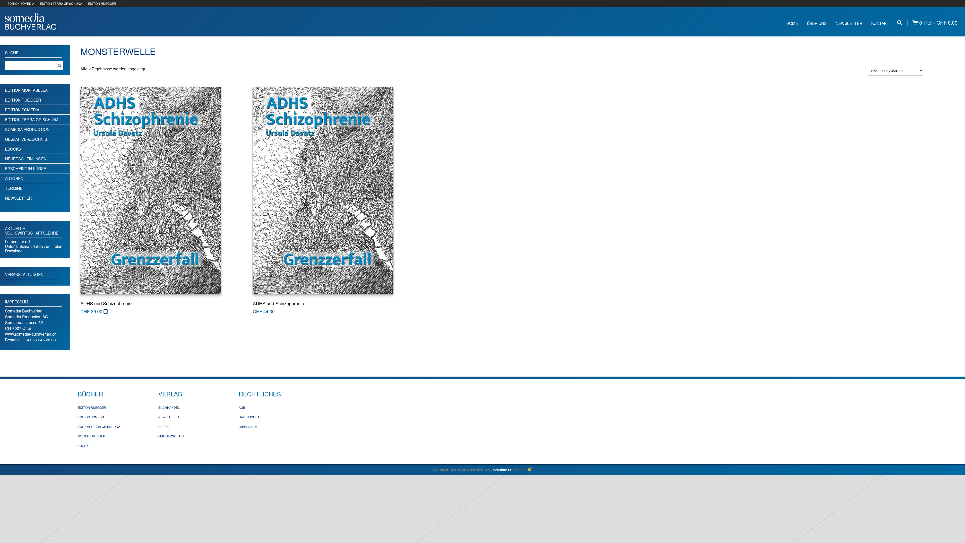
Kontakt (880, 23)
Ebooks (13, 149)
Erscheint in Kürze (25, 168)
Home (792, 23)
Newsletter (849, 23)
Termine (13, 188)
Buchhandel (169, 407)
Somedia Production (27, 129)
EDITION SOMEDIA (21, 3)
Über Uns (817, 23)
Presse (164, 426)
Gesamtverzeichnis (26, 139)
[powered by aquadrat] (522, 469)
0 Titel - (937, 22)
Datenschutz (250, 417)
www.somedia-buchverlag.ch (31, 334)
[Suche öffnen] (899, 22)
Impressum (248, 426)
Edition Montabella (26, 90)
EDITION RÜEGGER (102, 3)
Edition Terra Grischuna (32, 119)
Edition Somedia (22, 109)
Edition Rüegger (23, 100)
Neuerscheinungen (25, 158)
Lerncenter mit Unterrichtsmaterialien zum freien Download (33, 246)
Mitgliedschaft (171, 436)
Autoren (14, 178)
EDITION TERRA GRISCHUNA (61, 3)
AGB (242, 407)
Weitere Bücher (91, 436)
